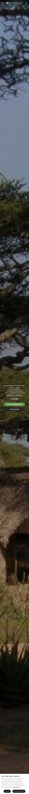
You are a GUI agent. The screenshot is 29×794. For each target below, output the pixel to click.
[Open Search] (26, 3)
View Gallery (14, 409)
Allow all (7, 791)
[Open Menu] (2, 3)
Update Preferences (19, 791)
